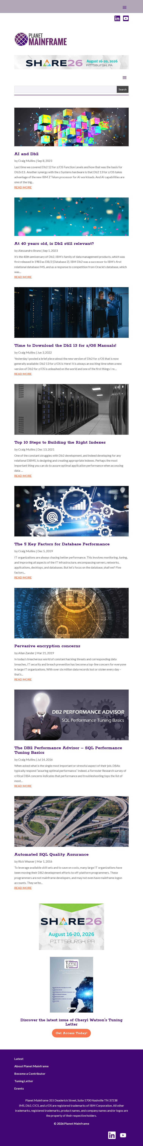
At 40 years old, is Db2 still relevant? (54, 243)
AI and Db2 (26, 154)
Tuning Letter (23, 1081)
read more (23, 187)
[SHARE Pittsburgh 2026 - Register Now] (71, 949)
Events (19, 1088)
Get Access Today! (71, 1033)
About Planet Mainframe (31, 1066)
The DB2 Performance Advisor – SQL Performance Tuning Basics (68, 750)
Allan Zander (26, 653)
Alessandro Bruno (29, 250)
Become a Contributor (29, 1073)
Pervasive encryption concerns (47, 646)
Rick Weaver (26, 861)
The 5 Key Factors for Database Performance (62, 544)
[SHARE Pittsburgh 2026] (71, 68)
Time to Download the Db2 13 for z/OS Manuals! (65, 345)
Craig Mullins (26, 160)
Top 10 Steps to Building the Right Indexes (60, 442)
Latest (18, 1058)
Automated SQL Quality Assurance (51, 854)
